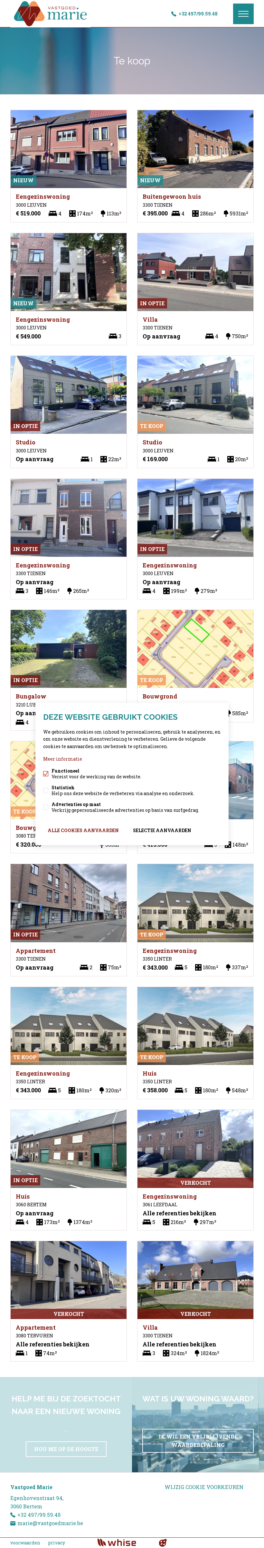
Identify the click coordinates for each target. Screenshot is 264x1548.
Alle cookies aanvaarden (83, 830)
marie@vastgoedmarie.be (50, 1523)
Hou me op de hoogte (66, 1449)
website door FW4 (163, 1543)
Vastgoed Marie (31, 1487)
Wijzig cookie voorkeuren (204, 1487)
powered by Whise (124, 1542)
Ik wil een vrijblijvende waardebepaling (198, 1440)
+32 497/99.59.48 (198, 14)
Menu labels (243, 14)
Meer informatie (62, 758)
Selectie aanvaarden (162, 830)
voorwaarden (25, 1543)
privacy (56, 1543)
